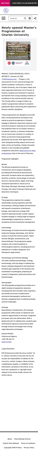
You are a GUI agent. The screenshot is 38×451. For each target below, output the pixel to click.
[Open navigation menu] (3, 18)
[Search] (25, 18)
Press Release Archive (22, 439)
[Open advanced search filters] (29, 18)
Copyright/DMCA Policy (13, 448)
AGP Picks (5, 3)
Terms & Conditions (28, 443)
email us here (7, 342)
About (10, 439)
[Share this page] (35, 18)
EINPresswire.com (9, 79)
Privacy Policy (29, 448)
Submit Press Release (11, 443)
